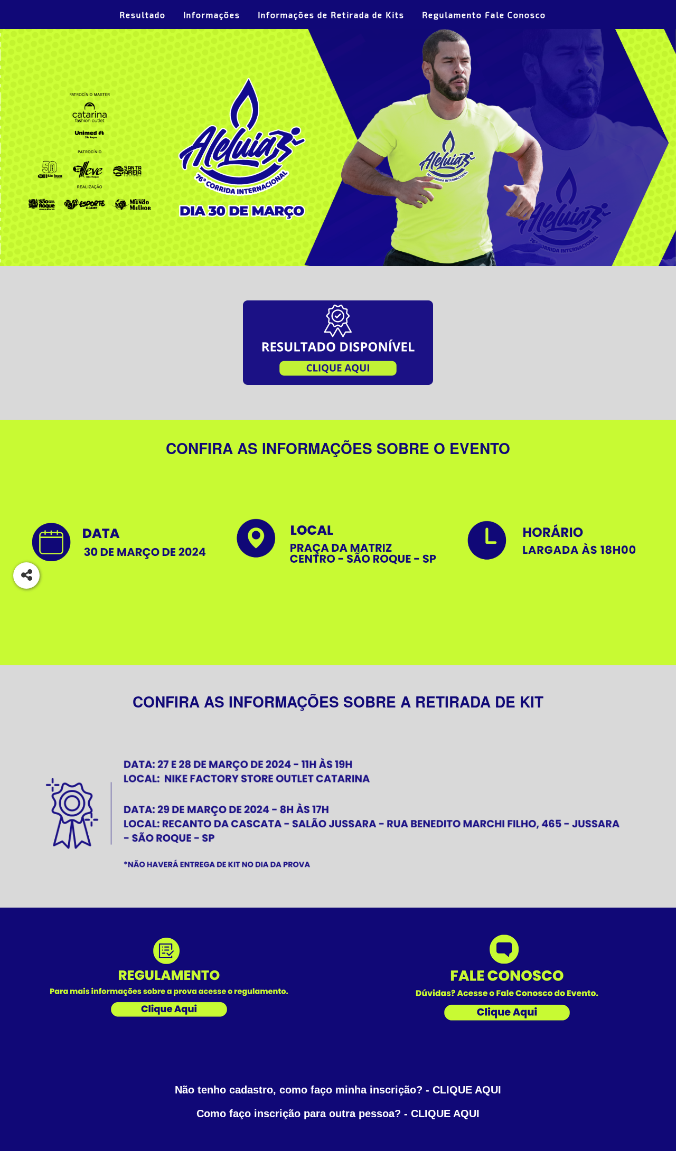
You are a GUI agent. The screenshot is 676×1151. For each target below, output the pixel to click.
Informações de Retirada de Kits (331, 14)
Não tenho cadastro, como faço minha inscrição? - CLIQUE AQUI (338, 1090)
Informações (211, 14)
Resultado (142, 14)
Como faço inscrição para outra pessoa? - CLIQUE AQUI (338, 1113)
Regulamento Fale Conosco (484, 14)
